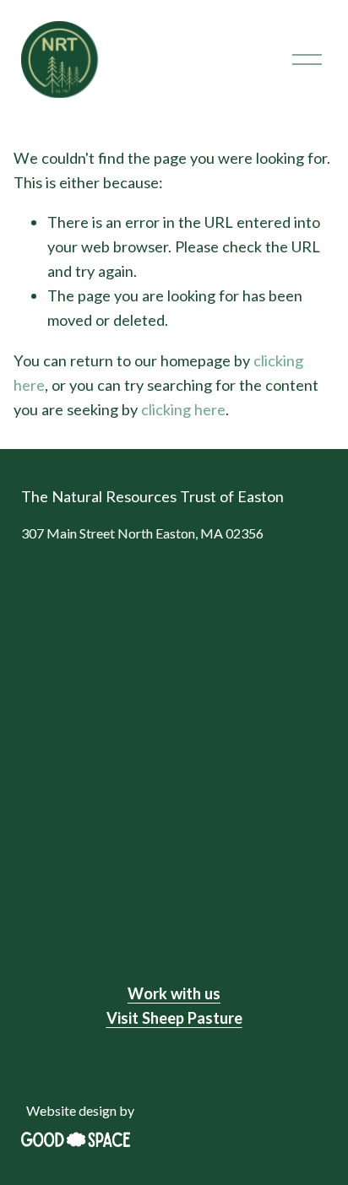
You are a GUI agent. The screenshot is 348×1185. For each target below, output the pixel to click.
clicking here (183, 409)
